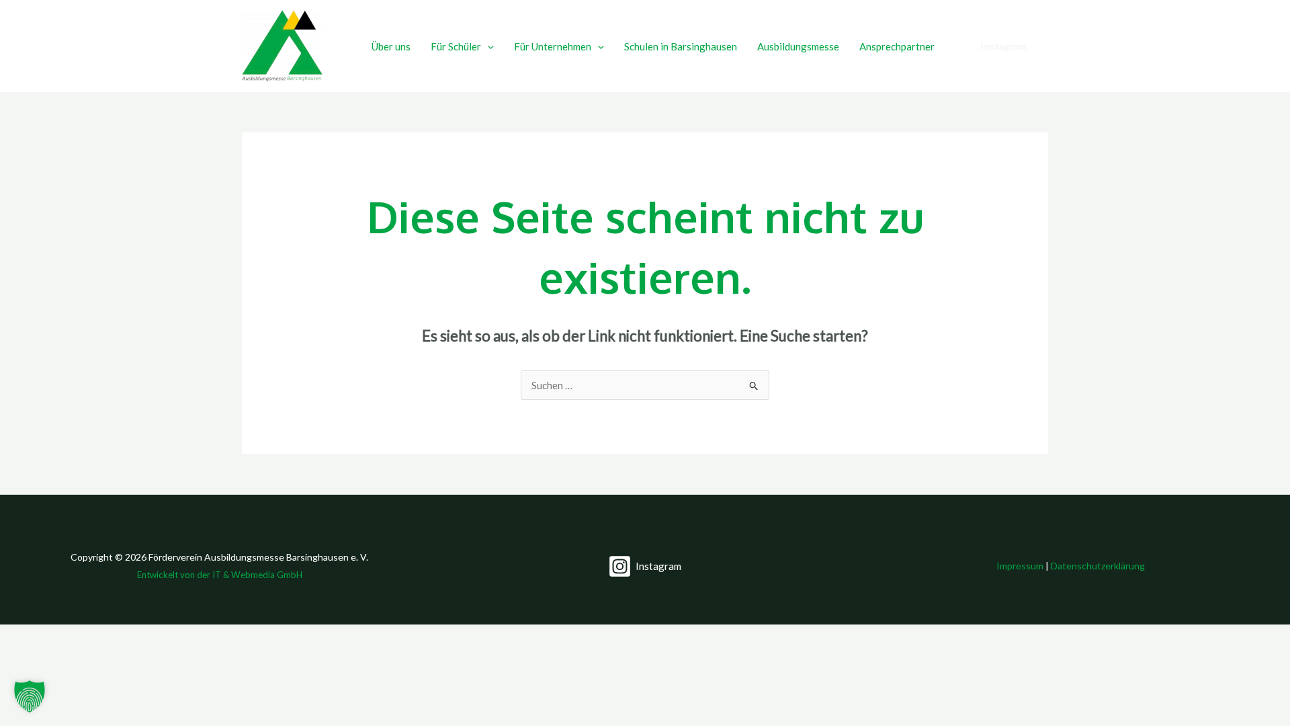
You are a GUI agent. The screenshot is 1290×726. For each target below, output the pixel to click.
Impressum (1019, 565)
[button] (487, 46)
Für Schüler (456, 46)
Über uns (391, 46)
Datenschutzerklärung (1098, 565)
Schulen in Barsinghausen (680, 46)
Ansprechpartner (897, 46)
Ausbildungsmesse (798, 46)
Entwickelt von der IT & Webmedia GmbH (219, 574)
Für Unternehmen (552, 46)
